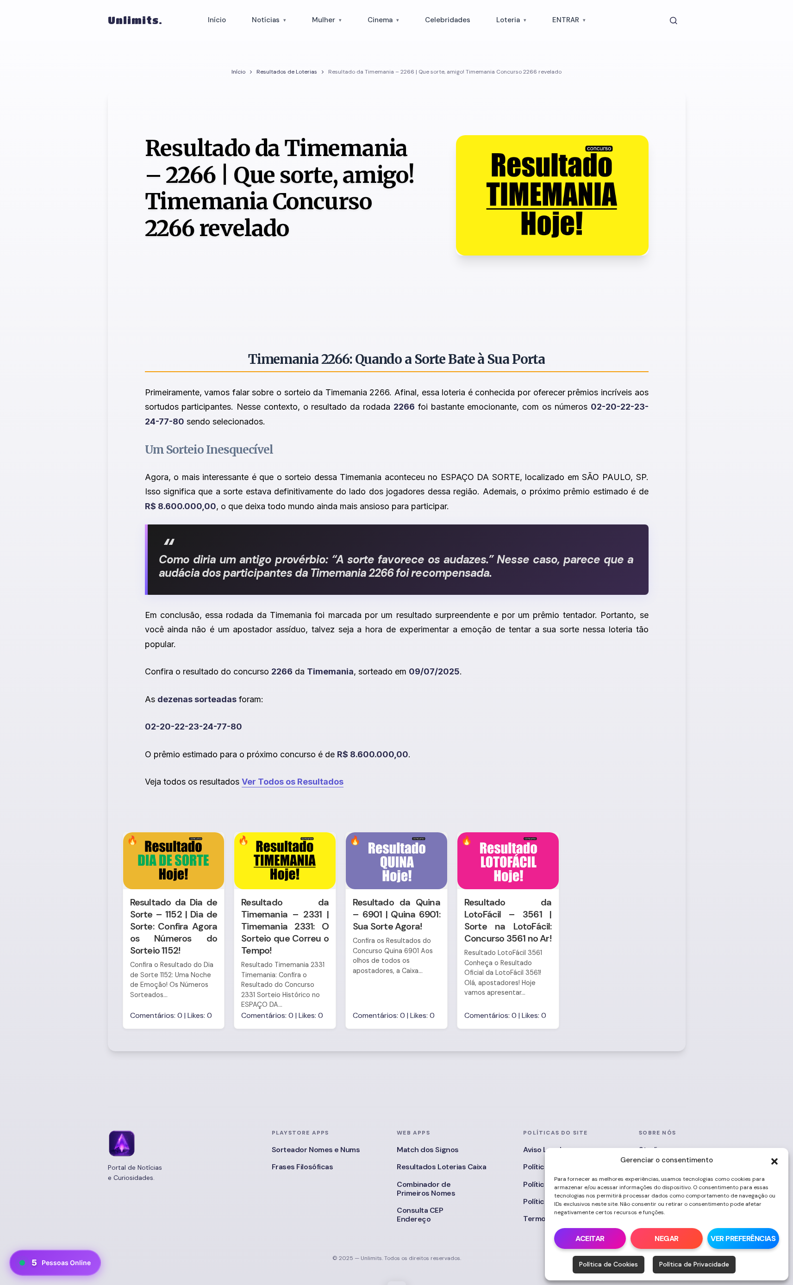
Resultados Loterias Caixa (441, 1167)
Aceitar (590, 1238)
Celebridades (447, 20)
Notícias (266, 20)
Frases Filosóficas (302, 1167)
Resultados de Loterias (286, 71)
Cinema (380, 20)
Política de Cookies (608, 1264)
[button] (774, 1160)
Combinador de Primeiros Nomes (426, 1188)
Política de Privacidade (694, 1264)
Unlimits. (135, 20)
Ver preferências (743, 1238)
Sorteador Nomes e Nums (316, 1149)
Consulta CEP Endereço (420, 1214)
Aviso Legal (542, 1149)
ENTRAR (565, 20)
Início (217, 20)
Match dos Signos (427, 1149)
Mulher (323, 20)
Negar (667, 1238)
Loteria (508, 20)
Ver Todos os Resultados (292, 781)
